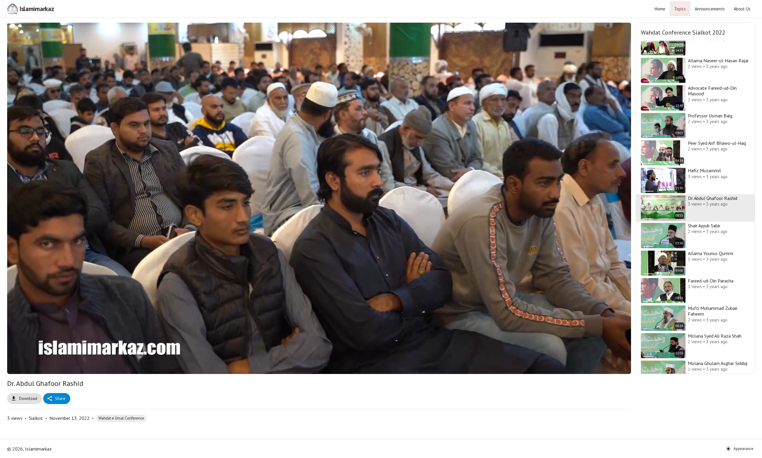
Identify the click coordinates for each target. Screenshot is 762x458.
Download (28, 398)
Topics (680, 9)
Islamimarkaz (36, 9)
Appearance (743, 448)
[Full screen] (617, 367)
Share (60, 398)
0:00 (51, 366)
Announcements (710, 9)
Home (660, 9)
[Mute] (35, 367)
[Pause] (20, 367)
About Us (742, 9)
